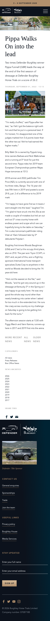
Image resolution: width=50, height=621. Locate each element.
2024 (7, 381)
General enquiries (10, 485)
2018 (7, 397)
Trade (4, 500)
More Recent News (13, 339)
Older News (37, 339)
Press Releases (11, 360)
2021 (7, 389)
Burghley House (9, 531)
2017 (7, 400)
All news (27, 339)
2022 (7, 387)
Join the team (8, 507)
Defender (6, 468)
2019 (7, 395)
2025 (7, 379)
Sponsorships (8, 493)
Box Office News (12, 363)
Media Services (9, 538)
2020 (7, 392)
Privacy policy (8, 524)
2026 (7, 376)
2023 (7, 384)
